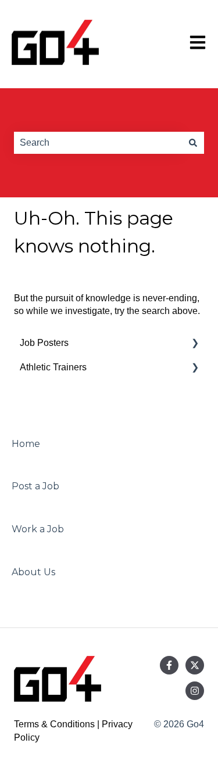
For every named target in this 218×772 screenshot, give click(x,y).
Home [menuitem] (26, 443)
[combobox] (98, 143)
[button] (194, 344)
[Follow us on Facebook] (169, 665)
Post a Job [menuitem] (35, 486)
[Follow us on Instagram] (194, 690)
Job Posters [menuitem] (44, 343)
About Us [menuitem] (33, 572)
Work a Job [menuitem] (38, 529)
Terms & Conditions (54, 724)
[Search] (193, 143)
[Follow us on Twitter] (194, 665)
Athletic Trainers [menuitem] (53, 367)
